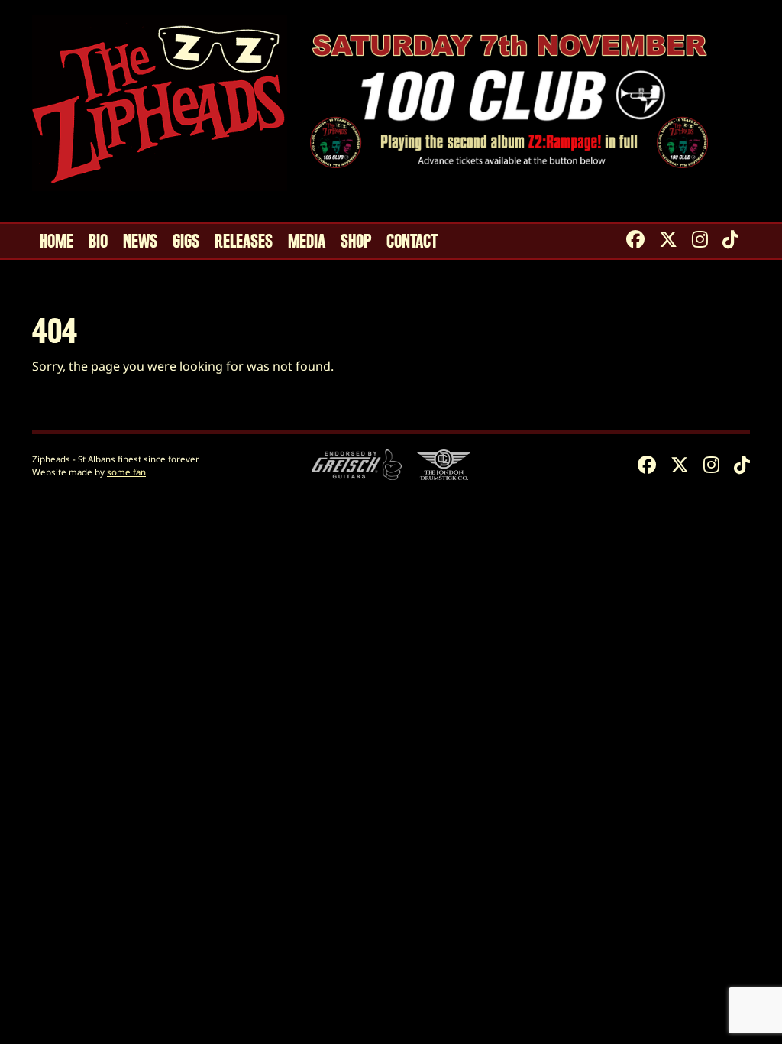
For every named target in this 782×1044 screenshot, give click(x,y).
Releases (244, 241)
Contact (412, 241)
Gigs (186, 241)
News (140, 241)
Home (56, 241)
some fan (126, 472)
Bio (98, 241)
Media (306, 241)
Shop (356, 241)
